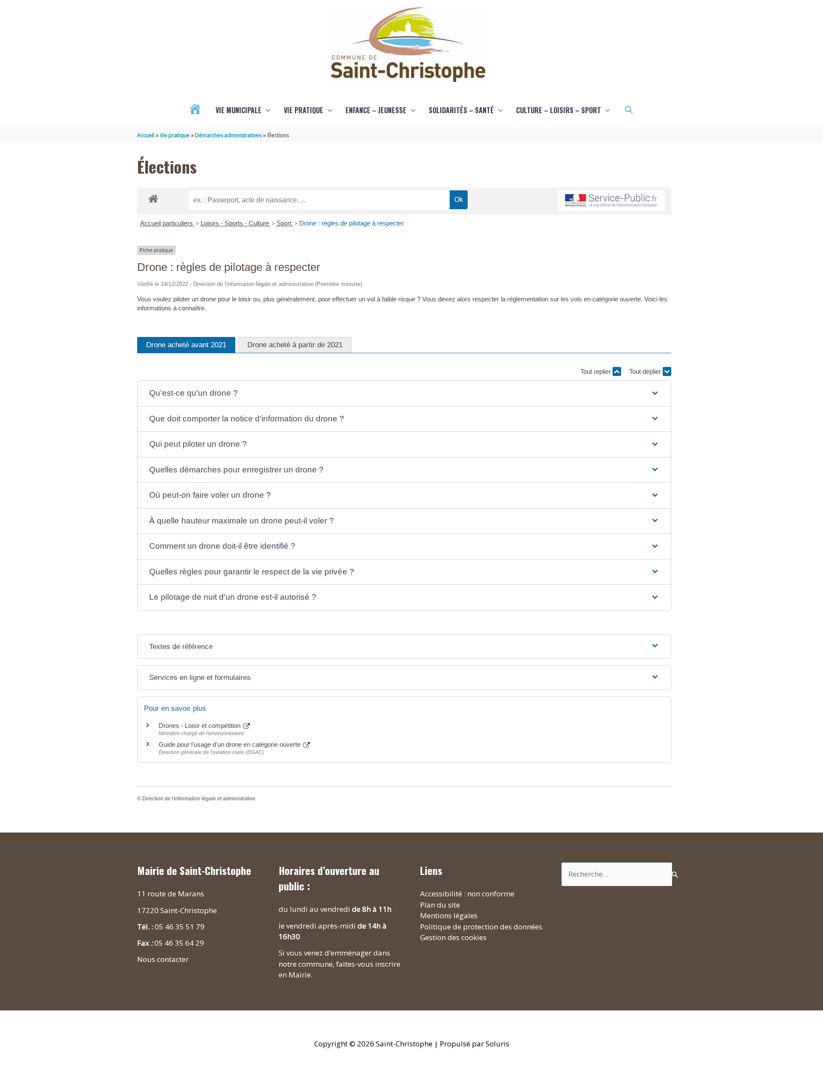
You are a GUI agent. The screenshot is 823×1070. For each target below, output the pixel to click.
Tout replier (596, 371)
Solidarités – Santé (461, 110)
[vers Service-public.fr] (611, 200)
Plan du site (440, 905)
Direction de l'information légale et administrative (198, 799)
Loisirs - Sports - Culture (235, 223)
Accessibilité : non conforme (467, 894)
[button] (629, 110)
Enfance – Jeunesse (375, 110)
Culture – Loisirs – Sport (558, 110)
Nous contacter (163, 959)
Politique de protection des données (481, 927)
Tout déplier (646, 371)
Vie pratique (303, 110)
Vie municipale (238, 110)
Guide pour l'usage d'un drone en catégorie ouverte (230, 744)
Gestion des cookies (453, 937)
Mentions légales (449, 915)
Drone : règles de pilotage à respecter (351, 223)
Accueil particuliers (167, 223)
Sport (284, 223)
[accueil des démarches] (153, 197)
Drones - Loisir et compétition (200, 725)
